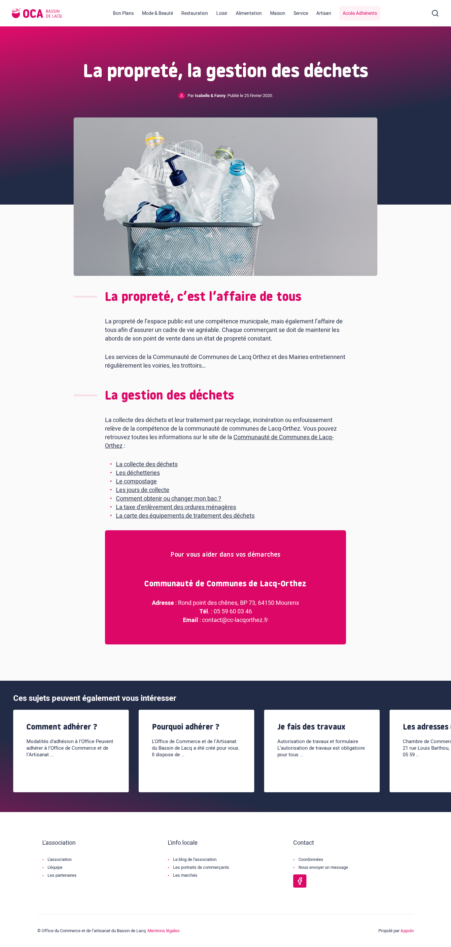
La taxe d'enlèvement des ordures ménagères (176, 507)
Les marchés (185, 875)
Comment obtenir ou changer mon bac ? (168, 498)
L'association (60, 859)
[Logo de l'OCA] (37, 13)
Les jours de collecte (142, 490)
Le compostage (136, 481)
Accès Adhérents (360, 13)
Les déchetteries (138, 473)
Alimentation (249, 13)
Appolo (407, 931)
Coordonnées (310, 859)
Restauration (194, 13)
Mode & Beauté (157, 13)
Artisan (323, 13)
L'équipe (55, 867)
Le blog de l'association (195, 859)
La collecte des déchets (147, 464)
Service (301, 13)
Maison (277, 13)
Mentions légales (164, 931)
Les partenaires (62, 875)
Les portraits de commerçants (201, 867)
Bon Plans (123, 13)
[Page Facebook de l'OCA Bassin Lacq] (300, 881)
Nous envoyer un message (323, 867)
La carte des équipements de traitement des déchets (185, 515)
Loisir (221, 13)
